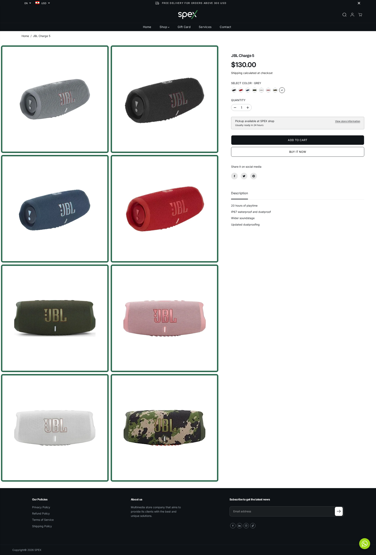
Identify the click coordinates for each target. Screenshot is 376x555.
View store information (347, 121)
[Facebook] (234, 176)
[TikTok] (252, 525)
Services (205, 27)
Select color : (246, 83)
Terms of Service (43, 519)
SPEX (37, 549)
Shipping (236, 73)
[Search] (344, 14)
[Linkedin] (239, 525)
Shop (164, 27)
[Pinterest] (253, 176)
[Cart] (360, 14)
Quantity (238, 100)
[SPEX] (188, 14)
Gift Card (184, 27)
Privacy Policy (41, 507)
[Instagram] (246, 525)
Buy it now (297, 151)
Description (239, 193)
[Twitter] (244, 176)
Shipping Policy (42, 526)
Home (147, 27)
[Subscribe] (339, 511)
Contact (225, 27)
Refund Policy (41, 513)
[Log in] (352, 14)
